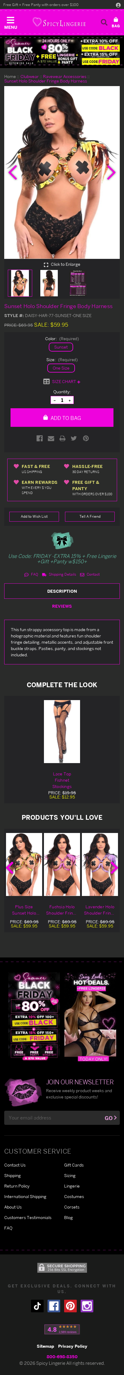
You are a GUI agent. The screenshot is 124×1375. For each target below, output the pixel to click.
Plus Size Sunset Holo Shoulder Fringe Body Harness (24, 910)
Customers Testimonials (27, 1217)
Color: (62, 338)
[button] (10, 21)
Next (114, 868)
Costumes (74, 1196)
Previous (9, 868)
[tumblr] (37, 1306)
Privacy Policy (72, 1346)
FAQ (34, 574)
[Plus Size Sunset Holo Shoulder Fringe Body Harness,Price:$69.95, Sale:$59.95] (24, 864)
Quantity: (62, 391)
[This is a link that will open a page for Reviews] (62, 1329)
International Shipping (25, 1196)
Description (62, 591)
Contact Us (15, 1164)
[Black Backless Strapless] (34, 1016)
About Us (13, 1206)
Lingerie (72, 1185)
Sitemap (45, 1346)
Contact (93, 574)
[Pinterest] (86, 438)
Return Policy (16, 1185)
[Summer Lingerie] (90, 1016)
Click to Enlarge (65, 264)
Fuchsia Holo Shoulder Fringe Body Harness (62, 910)
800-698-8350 (62, 1356)
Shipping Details (62, 574)
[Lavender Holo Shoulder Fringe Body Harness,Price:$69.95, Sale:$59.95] (100, 864)
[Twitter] (74, 438)
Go (109, 1118)
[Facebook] (39, 438)
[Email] (51, 438)
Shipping (12, 1175)
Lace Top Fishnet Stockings (62, 780)
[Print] (62, 438)
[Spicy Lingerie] (59, 22)
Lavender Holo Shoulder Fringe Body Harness (100, 910)
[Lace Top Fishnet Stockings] (62, 731)
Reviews (62, 606)
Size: (62, 359)
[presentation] (12, 172)
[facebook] (54, 1306)
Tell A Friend (90, 516)
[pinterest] (70, 1306)
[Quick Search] (104, 22)
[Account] (118, 5)
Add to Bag (65, 418)
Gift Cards (74, 1164)
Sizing (70, 1175)
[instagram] (87, 1306)
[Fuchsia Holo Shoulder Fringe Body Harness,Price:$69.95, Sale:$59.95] (62, 864)
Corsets (71, 1206)
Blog (68, 1217)
